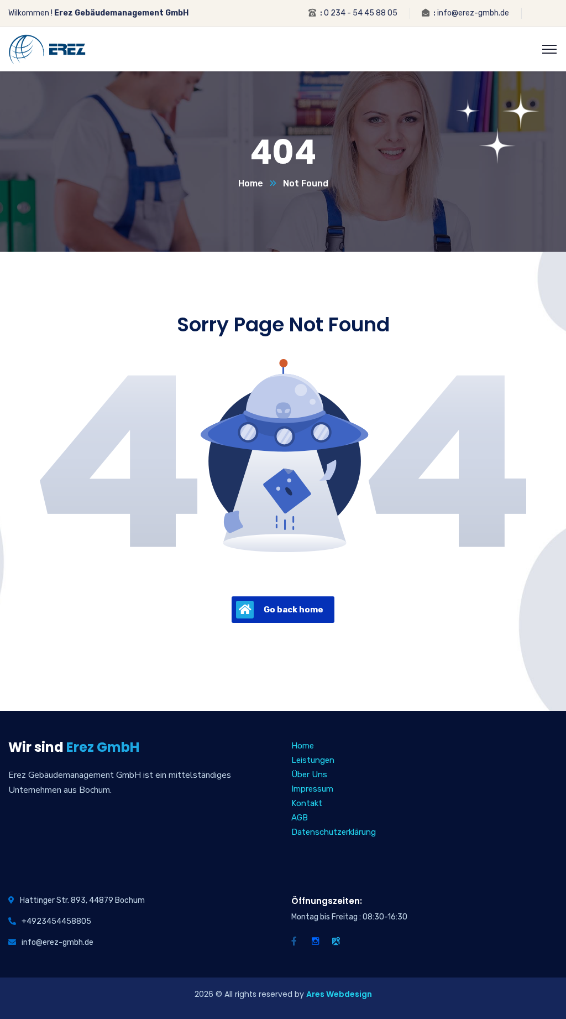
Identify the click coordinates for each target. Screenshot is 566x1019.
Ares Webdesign (339, 994)
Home (250, 183)
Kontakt (306, 803)
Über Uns (309, 774)
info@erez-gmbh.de (473, 13)
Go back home (293, 610)
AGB (299, 818)
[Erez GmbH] (47, 48)
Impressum (312, 789)
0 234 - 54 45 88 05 (360, 13)
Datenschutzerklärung (333, 832)
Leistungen (312, 760)
